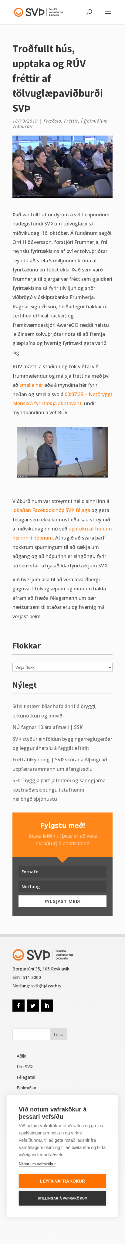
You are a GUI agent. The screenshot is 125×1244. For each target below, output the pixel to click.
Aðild (21, 1056)
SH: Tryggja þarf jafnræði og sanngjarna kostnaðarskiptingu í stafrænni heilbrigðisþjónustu (59, 789)
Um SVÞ (25, 1066)
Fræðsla (52, 121)
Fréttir (71, 121)
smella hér (31, 385)
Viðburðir (22, 126)
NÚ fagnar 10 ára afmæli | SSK (47, 727)
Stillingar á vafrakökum (63, 1198)
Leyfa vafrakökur (62, 1181)
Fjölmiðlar (26, 1088)
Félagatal (26, 1077)
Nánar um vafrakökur (37, 1164)
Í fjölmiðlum (94, 121)
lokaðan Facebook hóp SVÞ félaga (51, 510)
